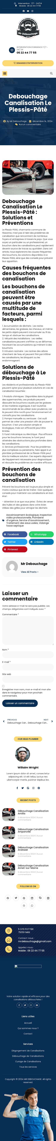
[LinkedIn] (32, 898)
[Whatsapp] (32, 905)
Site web (6, 674)
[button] (4, 73)
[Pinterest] (39, 788)
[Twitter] (22, 788)
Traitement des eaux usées (22, 523)
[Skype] (40, 898)
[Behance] (48, 898)
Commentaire (10, 614)
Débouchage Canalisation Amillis (33, 812)
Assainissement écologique (22, 514)
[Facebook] (24, 11)
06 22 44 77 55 (26, 52)
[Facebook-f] (17, 788)
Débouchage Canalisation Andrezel (33, 849)
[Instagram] (32, 11)
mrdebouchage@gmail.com (34, 941)
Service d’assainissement (34, 520)
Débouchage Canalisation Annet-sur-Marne (33, 867)
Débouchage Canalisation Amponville (33, 830)
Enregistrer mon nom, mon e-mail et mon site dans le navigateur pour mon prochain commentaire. (26, 692)
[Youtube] (36, 1005)
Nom (5, 649)
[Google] (28, 788)
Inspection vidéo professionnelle (29, 516)
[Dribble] (24, 905)
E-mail (6, 662)
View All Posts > (30, 571)
